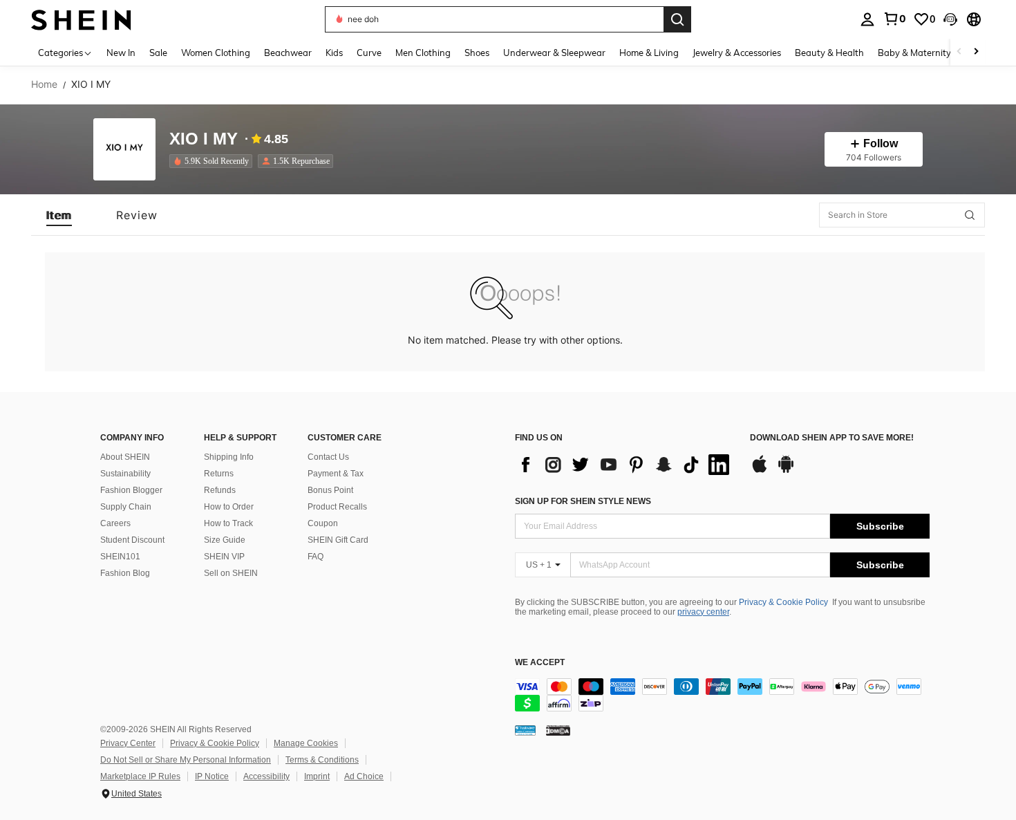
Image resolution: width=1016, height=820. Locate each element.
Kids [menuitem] (334, 52)
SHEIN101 (120, 556)
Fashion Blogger (131, 490)
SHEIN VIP (224, 556)
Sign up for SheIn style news (583, 501)
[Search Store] (969, 215)
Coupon (323, 523)
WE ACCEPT (540, 662)
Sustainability (125, 473)
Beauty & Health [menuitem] (829, 52)
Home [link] (44, 84)
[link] (894, 18)
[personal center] (867, 19)
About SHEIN (125, 457)
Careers (115, 523)
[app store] (759, 471)
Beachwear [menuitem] (288, 52)
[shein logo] (81, 19)
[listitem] (213, 161)
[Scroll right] (976, 52)
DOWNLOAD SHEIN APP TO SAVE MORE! (832, 438)
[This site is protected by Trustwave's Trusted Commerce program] (525, 730)
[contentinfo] (722, 694)
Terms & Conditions (322, 760)
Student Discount (132, 540)
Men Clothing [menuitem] (423, 52)
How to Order (229, 507)
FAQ (315, 556)
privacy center (703, 612)
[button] (950, 19)
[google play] (786, 471)
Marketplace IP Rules (140, 776)
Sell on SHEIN (231, 573)
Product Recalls (337, 507)
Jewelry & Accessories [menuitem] (737, 52)
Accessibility (266, 776)
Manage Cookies (306, 743)
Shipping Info (229, 457)
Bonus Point (330, 490)
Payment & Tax (336, 473)
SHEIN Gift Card (338, 540)
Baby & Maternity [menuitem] (914, 52)
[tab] (59, 215)
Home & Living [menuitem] (649, 52)
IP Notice (212, 776)
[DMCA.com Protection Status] (558, 730)
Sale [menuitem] (158, 52)
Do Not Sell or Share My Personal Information (185, 760)
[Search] (677, 19)
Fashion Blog (125, 573)
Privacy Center (128, 743)
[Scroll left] (959, 52)
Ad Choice (364, 776)
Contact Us (328, 457)
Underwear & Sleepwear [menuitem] (554, 52)
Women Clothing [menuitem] (215, 52)
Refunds (220, 490)
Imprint (317, 776)
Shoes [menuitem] (476, 52)
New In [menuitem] (120, 52)
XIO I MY (203, 139)
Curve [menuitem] (369, 52)
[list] (625, 464)
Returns (219, 473)
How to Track (228, 523)
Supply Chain (125, 507)
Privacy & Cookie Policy (783, 602)
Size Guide (224, 540)
